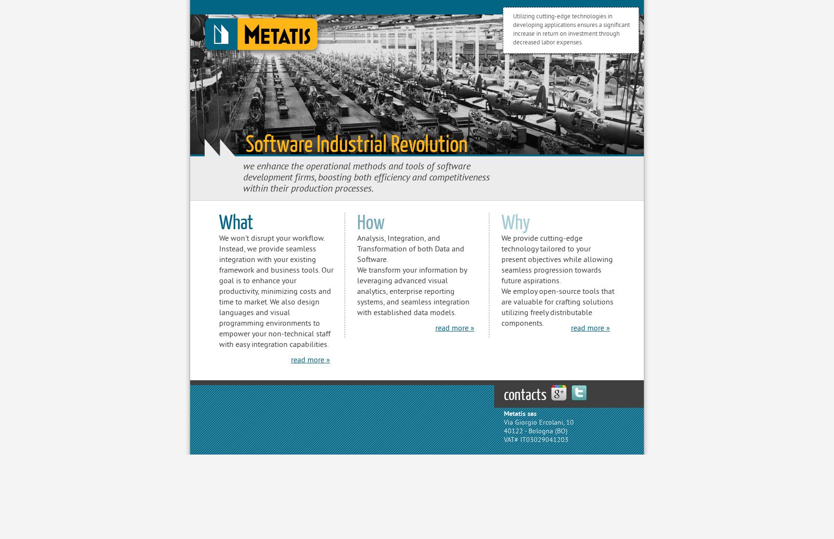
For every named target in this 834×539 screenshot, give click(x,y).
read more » (310, 360)
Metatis (261, 36)
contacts (525, 395)
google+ (559, 393)
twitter (579, 393)
